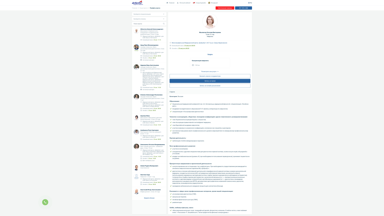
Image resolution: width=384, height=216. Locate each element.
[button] (149, 14)
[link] (134, 8)
